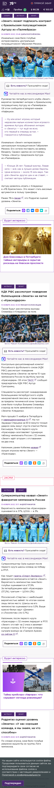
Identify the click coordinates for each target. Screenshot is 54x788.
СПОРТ (7, 15)
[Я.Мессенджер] (41, 210)
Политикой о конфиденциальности (21, 775)
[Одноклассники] (37, 210)
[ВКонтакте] (32, 210)
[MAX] (23, 210)
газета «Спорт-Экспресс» (28, 576)
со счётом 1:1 (8, 634)
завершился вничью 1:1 (15, 420)
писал (17, 198)
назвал (34, 448)
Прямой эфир (42, 3)
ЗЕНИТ (33, 15)
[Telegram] (28, 210)
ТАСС (30, 380)
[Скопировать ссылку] (45, 210)
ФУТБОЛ (20, 15)
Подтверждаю (13, 783)
